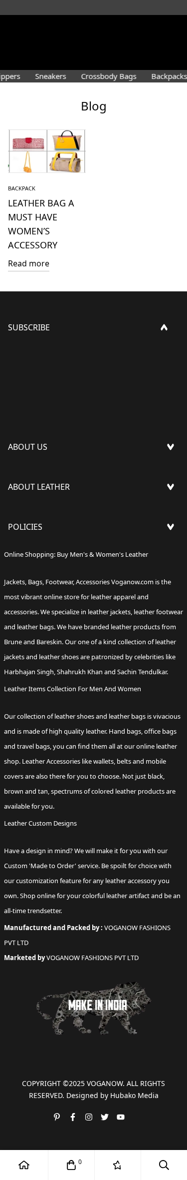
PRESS (19, 473)
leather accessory (131, 880)
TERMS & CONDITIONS (51, 585)
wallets (103, 761)
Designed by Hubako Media (112, 1095)
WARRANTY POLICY (43, 601)
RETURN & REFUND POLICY (59, 569)
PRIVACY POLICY (38, 617)
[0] (71, 1165)
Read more (28, 263)
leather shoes (74, 716)
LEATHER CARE (35, 513)
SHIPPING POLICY (41, 553)
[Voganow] (93, 27)
